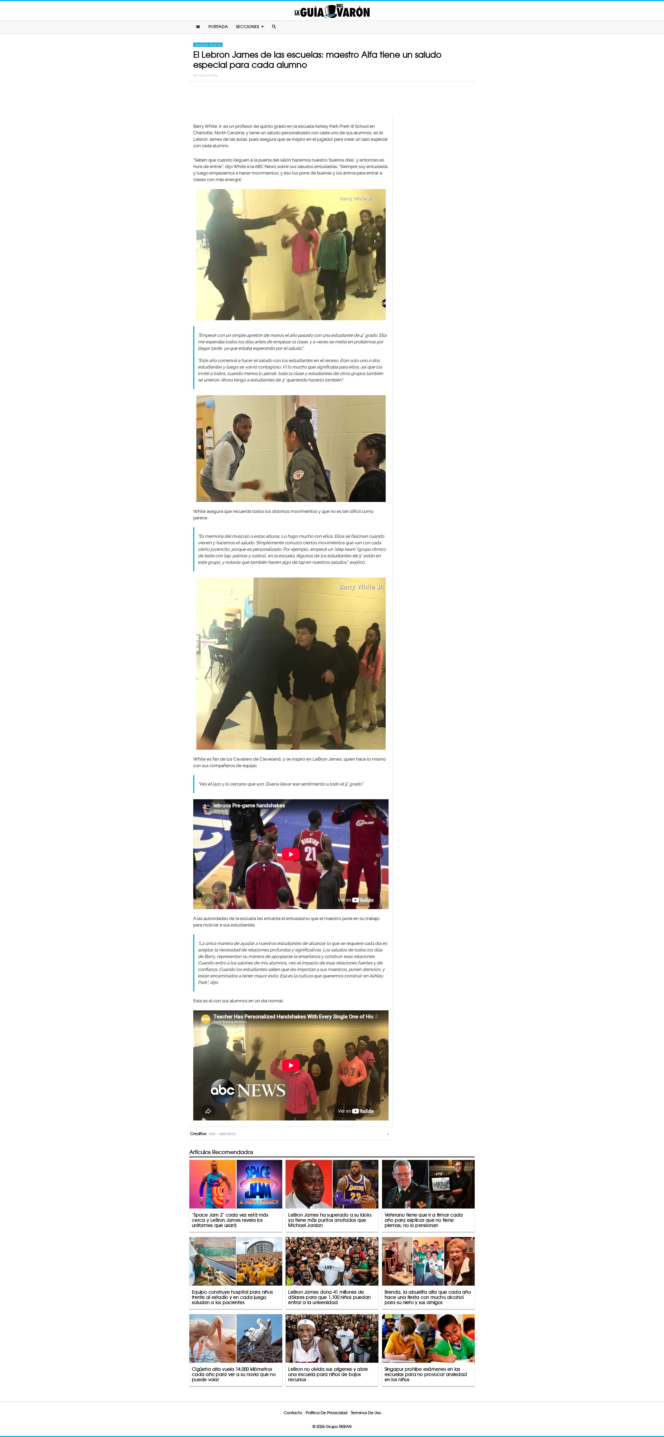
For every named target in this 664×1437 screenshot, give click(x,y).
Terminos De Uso (366, 1412)
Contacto (293, 1412)
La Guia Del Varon (332, 11)
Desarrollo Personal (208, 44)
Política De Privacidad (326, 1412)
